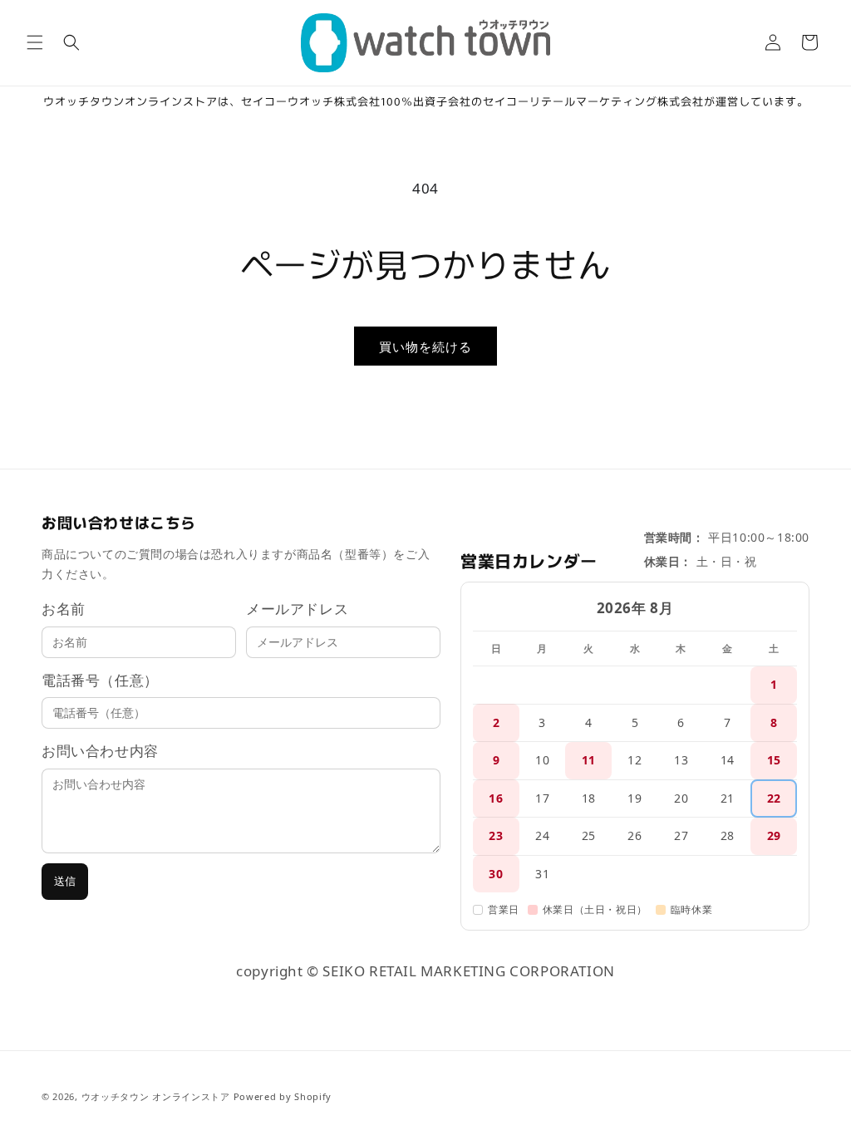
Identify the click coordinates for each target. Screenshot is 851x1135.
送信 (65, 881)
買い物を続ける (425, 346)
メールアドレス (297, 608)
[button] (35, 42)
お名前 (64, 608)
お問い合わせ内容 (100, 750)
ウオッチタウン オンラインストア (155, 1096)
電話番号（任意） (100, 680)
